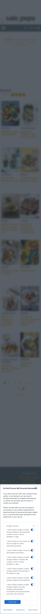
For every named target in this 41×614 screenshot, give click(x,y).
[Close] (37, 488)
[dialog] (20, 549)
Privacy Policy (33, 610)
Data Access (20, 610)
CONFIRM (12, 602)
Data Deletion (8, 610)
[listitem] (20, 526)
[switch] (32, 530)
